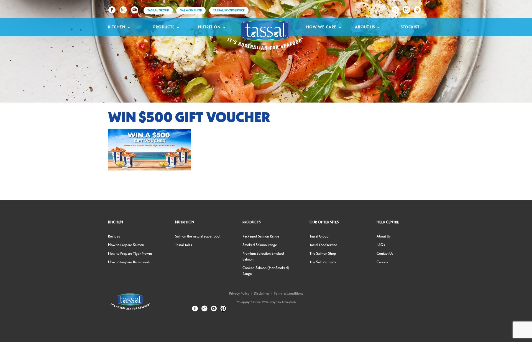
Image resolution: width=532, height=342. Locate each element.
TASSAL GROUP (158, 10)
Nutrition (209, 27)
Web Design (269, 302)
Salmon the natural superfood (197, 236)
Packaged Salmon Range (260, 236)
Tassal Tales (183, 245)
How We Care (321, 27)
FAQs (381, 245)
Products (164, 27)
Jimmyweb (289, 302)
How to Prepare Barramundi (129, 262)
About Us (365, 27)
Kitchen (117, 27)
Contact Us (385, 254)
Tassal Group (319, 236)
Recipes (114, 236)
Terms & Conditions (288, 293)
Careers (382, 262)
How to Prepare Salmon (126, 245)
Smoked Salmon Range (259, 245)
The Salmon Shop (323, 254)
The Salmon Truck (323, 262)
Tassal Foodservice (229, 10)
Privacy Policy (239, 293)
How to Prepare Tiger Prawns (130, 254)
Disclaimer (261, 293)
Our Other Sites (324, 222)
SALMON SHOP (191, 10)
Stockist (410, 27)
